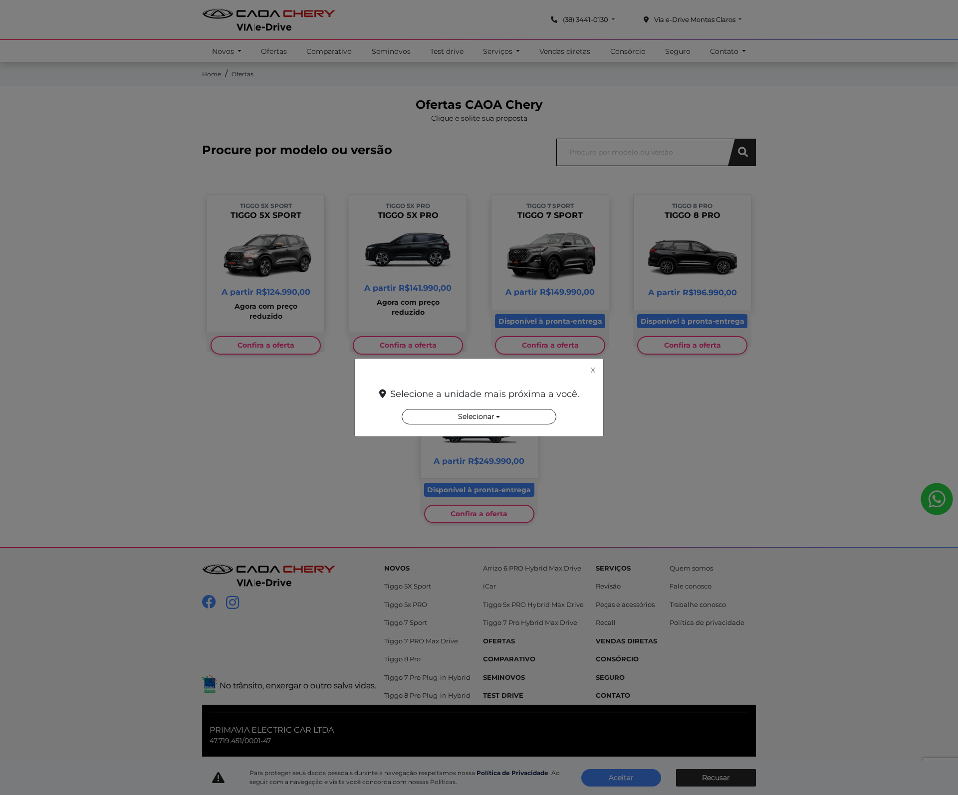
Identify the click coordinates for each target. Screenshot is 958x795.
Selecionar (476, 416)
